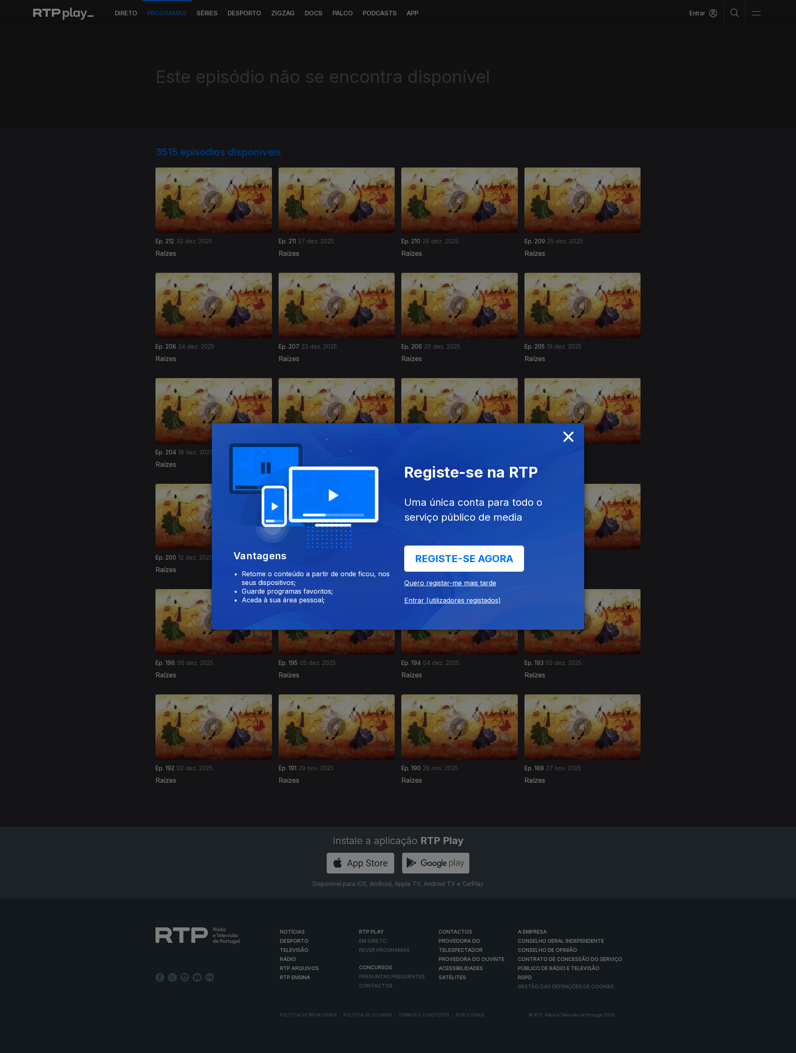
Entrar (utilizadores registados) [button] (452, 600)
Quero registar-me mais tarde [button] (450, 583)
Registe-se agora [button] (464, 559)
